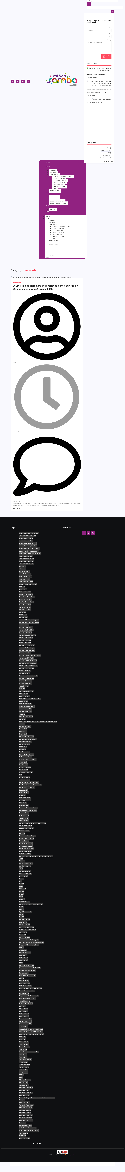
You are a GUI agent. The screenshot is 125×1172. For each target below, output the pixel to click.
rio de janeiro (17, 282)
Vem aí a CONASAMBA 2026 (94, 103)
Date (110, 28)
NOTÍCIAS (48, 216)
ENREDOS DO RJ (53, 245)
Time (110, 34)
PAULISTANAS (52, 222)
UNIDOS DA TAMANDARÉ (59, 236)
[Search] (89, 4)
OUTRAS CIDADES (53, 240)
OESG (54, 238)
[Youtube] (18, 81)
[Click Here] (112, 11)
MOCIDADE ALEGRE (57, 234)
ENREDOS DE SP (53, 247)
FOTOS (47, 253)
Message (109, 40)
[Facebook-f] (12, 81)
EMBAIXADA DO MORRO (58, 232)
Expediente (36, 1143)
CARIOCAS (52, 220)
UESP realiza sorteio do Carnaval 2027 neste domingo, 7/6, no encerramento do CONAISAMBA (99, 92)
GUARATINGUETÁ (53, 224)
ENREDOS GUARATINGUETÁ (56, 249)
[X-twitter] (28, 81)
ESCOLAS (48, 218)
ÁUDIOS (47, 257)
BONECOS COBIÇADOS (58, 228)
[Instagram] (23, 81)
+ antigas (51, 255)
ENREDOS (48, 242)
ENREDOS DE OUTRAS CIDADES (57, 251)
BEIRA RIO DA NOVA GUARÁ (59, 230)
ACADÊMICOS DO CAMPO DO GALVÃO (62, 226)
